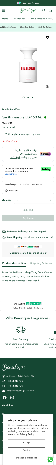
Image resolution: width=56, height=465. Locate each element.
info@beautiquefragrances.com (20, 390)
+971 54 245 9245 (14, 380)
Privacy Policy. (27, 434)
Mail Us (39, 184)
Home (5, 18)
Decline (26, 450)
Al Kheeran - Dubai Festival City (20, 376)
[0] (50, 10)
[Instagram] (12, 397)
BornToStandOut (11, 109)
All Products (19, 18)
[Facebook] (4, 397)
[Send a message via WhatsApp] (50, 459)
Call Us (26, 184)
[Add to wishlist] (47, 37)
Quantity (6, 200)
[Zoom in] (47, 86)
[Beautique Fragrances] (28, 10)
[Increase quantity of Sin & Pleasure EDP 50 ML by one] (50, 200)
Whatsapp (13, 190)
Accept (26, 442)
